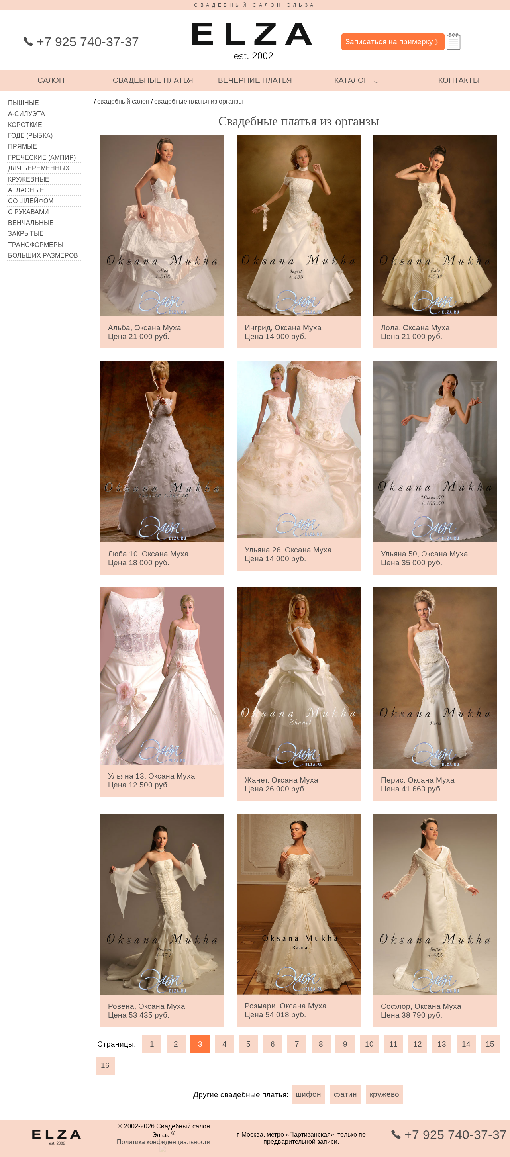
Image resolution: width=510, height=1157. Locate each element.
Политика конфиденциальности (163, 1142)
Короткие (25, 124)
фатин (345, 1094)
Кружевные (28, 179)
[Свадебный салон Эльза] (252, 63)
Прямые (22, 146)
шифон (308, 1094)
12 (417, 1044)
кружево (384, 1094)
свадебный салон (123, 101)
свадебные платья (153, 80)
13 (441, 1044)
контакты (459, 80)
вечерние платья (255, 80)
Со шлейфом (30, 201)
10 (369, 1044)
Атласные (26, 190)
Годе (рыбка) (30, 135)
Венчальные (31, 222)
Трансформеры (35, 244)
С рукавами (28, 212)
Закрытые (26, 233)
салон (51, 80)
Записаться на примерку (393, 41)
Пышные (23, 103)
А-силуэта (26, 113)
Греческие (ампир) (42, 157)
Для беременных (39, 168)
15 (490, 1044)
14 (466, 1044)
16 (105, 1065)
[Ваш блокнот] (454, 41)
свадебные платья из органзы (198, 101)
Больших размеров (43, 255)
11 (393, 1044)
